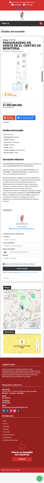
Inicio (2, 29)
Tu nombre (6, 236)
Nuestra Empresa (8, 434)
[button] (41, 54)
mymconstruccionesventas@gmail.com (23, 228)
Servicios (6, 429)
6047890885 (17, 4)
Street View (11, 94)
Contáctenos (7, 437)
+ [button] (6, 292)
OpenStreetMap (36, 328)
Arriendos (6, 426)
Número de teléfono (9, 249)
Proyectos (6, 432)
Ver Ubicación (18, 346)
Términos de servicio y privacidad (28, 272)
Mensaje (6, 255)
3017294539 (29, 4)
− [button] (6, 295)
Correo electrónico (9, 243)
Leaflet (25, 328)
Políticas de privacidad (10, 440)
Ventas (5, 424)
